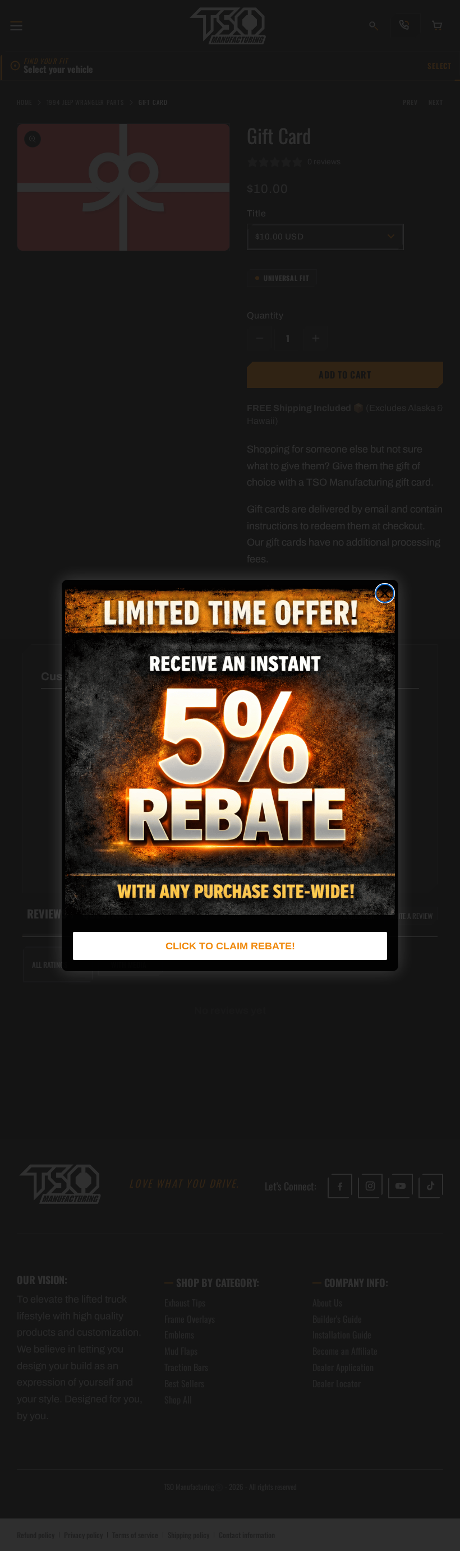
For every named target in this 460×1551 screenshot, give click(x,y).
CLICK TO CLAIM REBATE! (230, 946)
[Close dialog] (385, 593)
